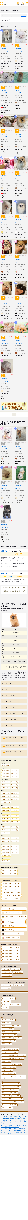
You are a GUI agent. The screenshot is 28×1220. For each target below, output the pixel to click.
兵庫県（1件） (14, 818)
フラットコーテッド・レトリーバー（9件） (12, 1101)
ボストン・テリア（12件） (8, 1040)
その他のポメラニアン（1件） (12, 937)
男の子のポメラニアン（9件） (9, 870)
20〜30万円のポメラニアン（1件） (10, 953)
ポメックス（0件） (6, 972)
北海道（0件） (5, 765)
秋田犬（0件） (16, 1095)
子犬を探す (11, 7)
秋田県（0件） (14, 773)
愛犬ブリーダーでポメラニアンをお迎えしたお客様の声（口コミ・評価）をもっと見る (14, 590)
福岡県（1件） (5, 846)
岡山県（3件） (5, 830)
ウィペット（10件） (7, 1070)
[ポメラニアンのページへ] (7, 49)
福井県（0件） (14, 785)
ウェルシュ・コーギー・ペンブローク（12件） (13, 1055)
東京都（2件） (14, 799)
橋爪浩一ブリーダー (6, 573)
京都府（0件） (14, 815)
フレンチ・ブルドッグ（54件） (10, 1052)
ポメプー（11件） (18, 972)
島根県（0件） (14, 827)
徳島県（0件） (5, 838)
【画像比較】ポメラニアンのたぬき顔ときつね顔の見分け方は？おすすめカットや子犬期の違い (13, 1121)
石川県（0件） (5, 785)
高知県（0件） (14, 841)
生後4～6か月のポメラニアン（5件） (11, 892)
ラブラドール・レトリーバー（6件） (11, 1086)
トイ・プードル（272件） (8, 998)
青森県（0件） (5, 770)
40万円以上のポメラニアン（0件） (10, 959)
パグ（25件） (5, 1007)
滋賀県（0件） (5, 815)
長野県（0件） (14, 788)
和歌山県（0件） (15, 821)
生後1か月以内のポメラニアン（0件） (11, 883)
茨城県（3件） (5, 793)
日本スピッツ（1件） (7, 985)
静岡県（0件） (14, 807)
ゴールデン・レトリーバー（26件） (11, 1083)
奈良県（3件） (5, 821)
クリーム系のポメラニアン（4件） (13, 913)
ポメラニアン (11, 554)
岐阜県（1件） (5, 807)
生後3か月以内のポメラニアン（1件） (11, 889)
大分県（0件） (5, 852)
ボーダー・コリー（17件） (8, 1067)
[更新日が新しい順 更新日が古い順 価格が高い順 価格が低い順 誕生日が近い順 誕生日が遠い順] (14, 20)
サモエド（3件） (19, 985)
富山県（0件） (14, 782)
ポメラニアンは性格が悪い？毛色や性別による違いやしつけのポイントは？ (13, 1126)
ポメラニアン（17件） (7, 1028)
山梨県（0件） (5, 788)
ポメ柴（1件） (5, 969)
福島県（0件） (14, 776)
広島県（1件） (14, 830)
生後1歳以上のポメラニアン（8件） (11, 898)
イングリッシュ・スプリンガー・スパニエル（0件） (13, 1077)
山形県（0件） (5, 776)
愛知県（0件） (5, 810)
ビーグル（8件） (6, 1061)
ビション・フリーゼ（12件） (9, 1034)
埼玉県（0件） (14, 796)
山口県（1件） (5, 833)
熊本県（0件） (14, 849)
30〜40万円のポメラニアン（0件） (10, 956)
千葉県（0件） (5, 799)
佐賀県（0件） (14, 846)
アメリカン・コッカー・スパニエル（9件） (12, 1058)
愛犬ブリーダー (3, 7)
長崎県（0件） (5, 849)
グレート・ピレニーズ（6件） (9, 1104)
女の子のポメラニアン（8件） (9, 873)
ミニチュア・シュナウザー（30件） (11, 1031)
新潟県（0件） (5, 782)
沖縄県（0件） (5, 860)
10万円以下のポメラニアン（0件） (10, 947)
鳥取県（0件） (5, 827)
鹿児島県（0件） (6, 855)
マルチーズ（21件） (7, 1037)
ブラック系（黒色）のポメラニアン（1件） (15, 930)
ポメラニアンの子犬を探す (20, 7)
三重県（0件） (14, 810)
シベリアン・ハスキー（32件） (10, 1092)
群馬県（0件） (5, 796)
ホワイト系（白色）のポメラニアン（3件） (15, 909)
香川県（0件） (14, 838)
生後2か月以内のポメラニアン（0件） (11, 886)
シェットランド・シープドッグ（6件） (11, 1064)
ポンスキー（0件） (6, 975)
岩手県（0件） (14, 770)
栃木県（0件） (14, 793)
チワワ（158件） (6, 1001)
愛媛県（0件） (5, 841)
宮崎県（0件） (14, 852)
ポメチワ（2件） (16, 969)
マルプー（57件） (6, 1043)
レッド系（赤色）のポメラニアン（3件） (15, 922)
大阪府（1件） (5, 818)
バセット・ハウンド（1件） (9, 1073)
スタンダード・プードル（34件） (10, 1089)
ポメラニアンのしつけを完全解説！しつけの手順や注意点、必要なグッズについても (13, 1133)
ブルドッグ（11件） (7, 1107)
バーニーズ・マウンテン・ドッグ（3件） (12, 1098)
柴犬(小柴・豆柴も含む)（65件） (10, 1049)
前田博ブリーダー (6, 551)
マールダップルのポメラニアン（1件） (14, 934)
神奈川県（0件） (6, 802)
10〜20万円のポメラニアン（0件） (10, 950)
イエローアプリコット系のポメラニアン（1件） (15, 917)
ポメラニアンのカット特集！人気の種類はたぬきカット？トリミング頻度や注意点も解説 (13, 1129)
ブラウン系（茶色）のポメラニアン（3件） (15, 926)
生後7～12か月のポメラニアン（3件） (11, 895)
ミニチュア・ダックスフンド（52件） (11, 1004)
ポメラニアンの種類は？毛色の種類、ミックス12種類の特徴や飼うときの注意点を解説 (13, 1117)
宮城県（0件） (5, 773)
